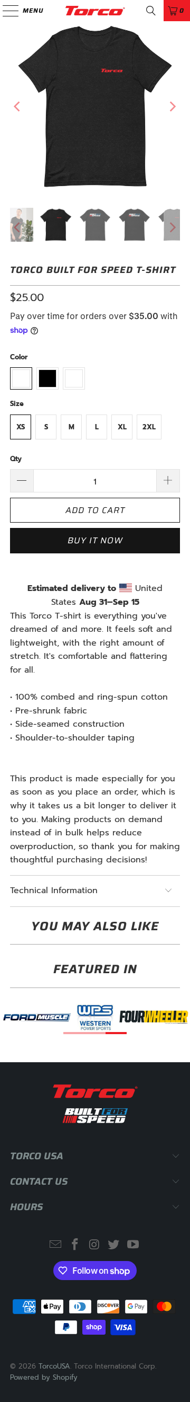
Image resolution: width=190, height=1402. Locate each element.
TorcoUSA (54, 1366)
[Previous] (18, 106)
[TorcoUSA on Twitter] (114, 1245)
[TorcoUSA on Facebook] (75, 1245)
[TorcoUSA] (95, 10)
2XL (149, 427)
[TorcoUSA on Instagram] (94, 1245)
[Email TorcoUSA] (56, 1245)
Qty (16, 459)
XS (20, 427)
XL (122, 427)
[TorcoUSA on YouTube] (133, 1245)
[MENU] (5, 10)
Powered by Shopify (44, 1377)
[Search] (151, 10)
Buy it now (95, 540)
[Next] (172, 106)
